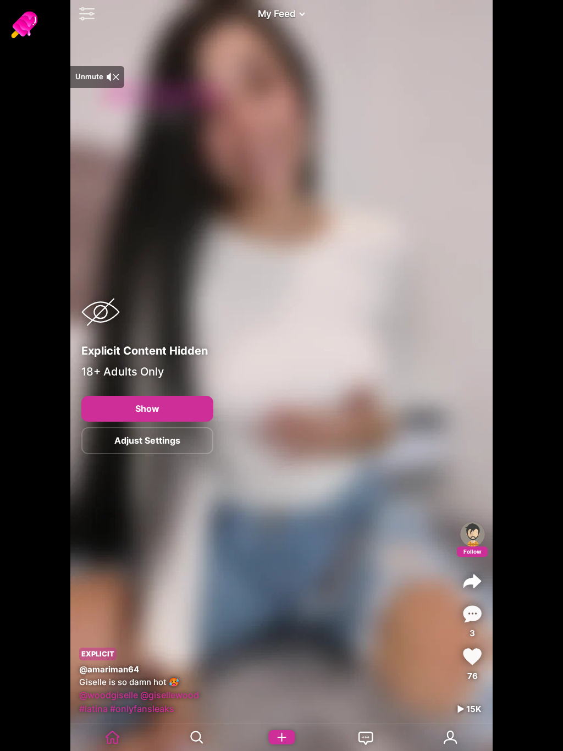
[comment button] (472, 613)
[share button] (472, 581)
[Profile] (472, 534)
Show (147, 408)
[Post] (281, 737)
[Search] (197, 737)
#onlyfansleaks (142, 708)
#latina (93, 708)
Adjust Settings (147, 440)
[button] (84, 14)
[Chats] (366, 737)
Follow (472, 551)
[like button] (472, 656)
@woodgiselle (108, 694)
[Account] (451, 737)
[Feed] (112, 737)
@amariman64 (109, 669)
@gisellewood (169, 694)
